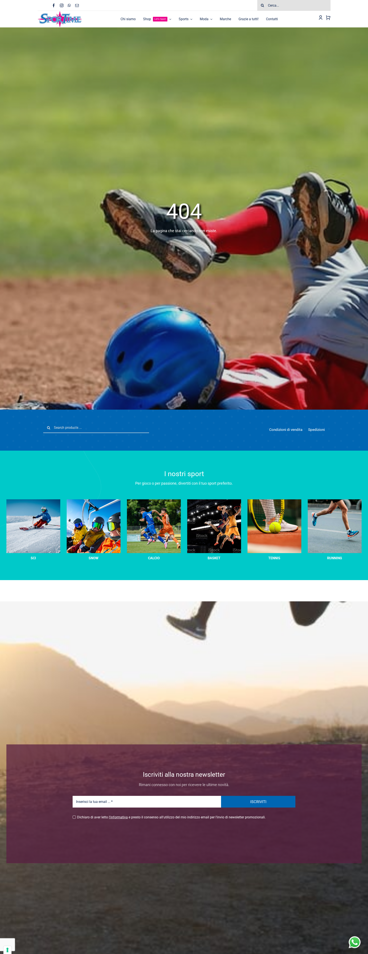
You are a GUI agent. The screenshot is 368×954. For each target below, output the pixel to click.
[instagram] (61, 5)
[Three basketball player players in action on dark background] (214, 501)
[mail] (77, 5)
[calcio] (154, 501)
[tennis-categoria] (274, 501)
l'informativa (118, 817)
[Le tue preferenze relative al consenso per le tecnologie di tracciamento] (7, 950)
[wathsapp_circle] (354, 936)
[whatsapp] (69, 5)
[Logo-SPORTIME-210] (59, 12)
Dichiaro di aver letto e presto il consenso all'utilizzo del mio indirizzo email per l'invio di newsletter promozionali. (171, 817)
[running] (335, 501)
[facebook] (54, 5)
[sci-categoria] (94, 501)
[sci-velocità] (33, 501)
